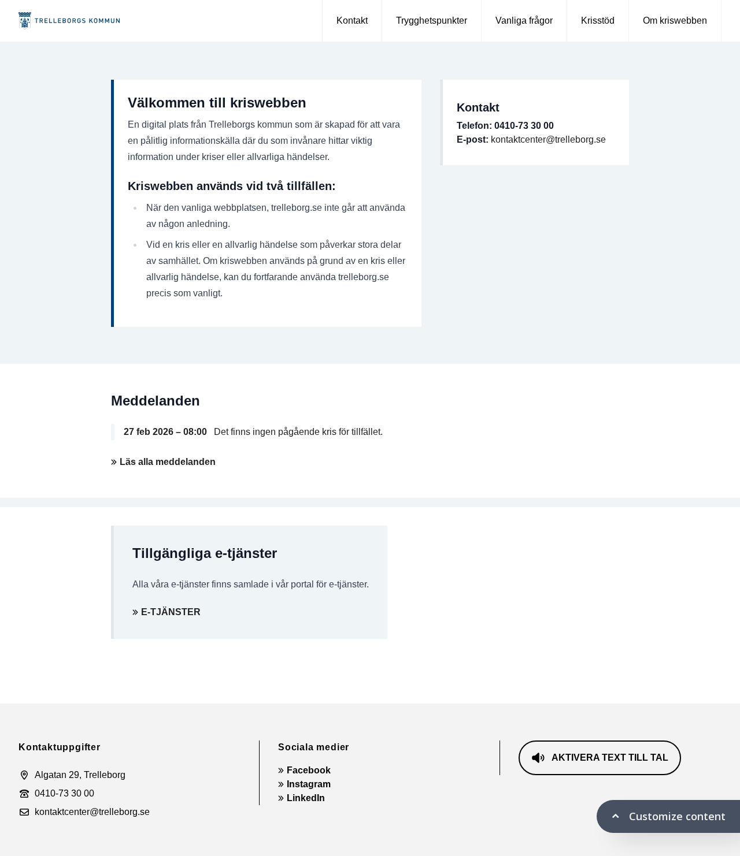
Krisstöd (598, 20)
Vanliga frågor (524, 20)
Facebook (309, 770)
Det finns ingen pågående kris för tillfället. (253, 432)
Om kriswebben (675, 20)
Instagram (309, 784)
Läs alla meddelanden (168, 462)
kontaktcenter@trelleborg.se (548, 139)
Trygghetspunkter (431, 20)
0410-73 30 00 (64, 793)
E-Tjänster (171, 612)
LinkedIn (306, 798)
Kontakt (352, 20)
